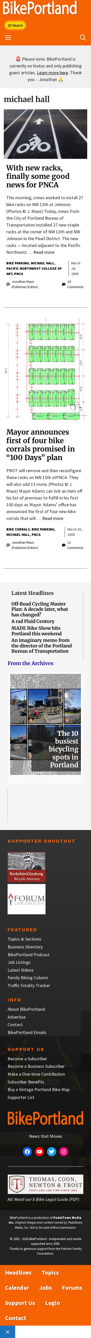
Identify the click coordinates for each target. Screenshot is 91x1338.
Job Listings (19, 962)
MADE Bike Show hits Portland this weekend (36, 631)
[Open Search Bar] (83, 37)
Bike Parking (17, 263)
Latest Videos (21, 970)
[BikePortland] (40, 9)
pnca (18, 273)
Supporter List (21, 1097)
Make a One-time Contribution (36, 1074)
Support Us (20, 1303)
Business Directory (25, 947)
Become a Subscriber (27, 1059)
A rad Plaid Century (33, 621)
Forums (72, 1288)
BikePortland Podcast (29, 954)
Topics (50, 1272)
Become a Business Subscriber (36, 1066)
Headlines (18, 1272)
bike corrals (18, 529)
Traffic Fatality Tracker (29, 985)
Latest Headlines (32, 593)
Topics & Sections (24, 939)
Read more (43, 252)
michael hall (42, 263)
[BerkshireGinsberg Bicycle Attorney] (27, 880)
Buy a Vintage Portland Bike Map (39, 1089)
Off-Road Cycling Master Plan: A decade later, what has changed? (39, 609)
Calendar (17, 1288)
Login (52, 1303)
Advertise (17, 1017)
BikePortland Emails (27, 1032)
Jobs (45, 1288)
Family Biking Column (28, 977)
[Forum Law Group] (27, 913)
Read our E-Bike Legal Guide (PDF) (46, 1199)
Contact (15, 1024)
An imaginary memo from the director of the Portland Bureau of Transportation (41, 645)
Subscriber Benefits (26, 1082)
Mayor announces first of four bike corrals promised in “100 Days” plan (40, 444)
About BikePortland (26, 1009)
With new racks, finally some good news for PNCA (38, 176)
